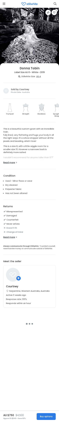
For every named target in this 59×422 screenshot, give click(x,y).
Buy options (46, 416)
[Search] (55, 4)
